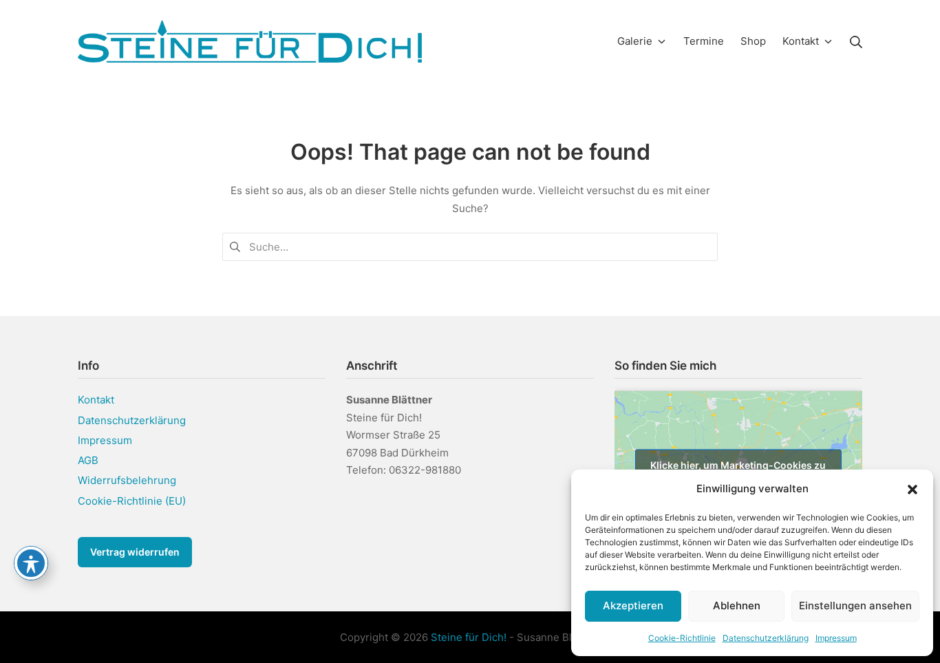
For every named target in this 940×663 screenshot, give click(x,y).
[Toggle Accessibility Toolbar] (30, 563)
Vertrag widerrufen (135, 552)
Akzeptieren (633, 605)
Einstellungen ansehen (855, 605)
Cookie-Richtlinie (682, 638)
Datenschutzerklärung (766, 638)
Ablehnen (736, 605)
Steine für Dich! (468, 637)
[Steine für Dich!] (250, 41)
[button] (912, 489)
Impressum (836, 638)
